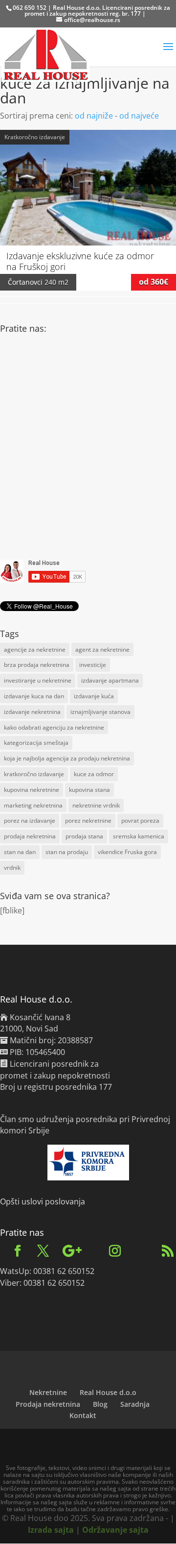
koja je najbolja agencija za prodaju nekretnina (67, 758)
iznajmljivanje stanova (100, 712)
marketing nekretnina (33, 805)
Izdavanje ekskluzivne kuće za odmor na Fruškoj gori (80, 261)
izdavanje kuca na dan (34, 696)
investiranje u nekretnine (37, 680)
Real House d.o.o (108, 1392)
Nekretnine (48, 1392)
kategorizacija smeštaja (36, 742)
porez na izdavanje (29, 820)
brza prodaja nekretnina (36, 665)
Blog (100, 1404)
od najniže (94, 115)
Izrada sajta (51, 1529)
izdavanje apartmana (110, 680)
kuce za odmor (94, 774)
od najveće (139, 115)
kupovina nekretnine (31, 789)
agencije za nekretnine (35, 649)
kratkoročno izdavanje (34, 774)
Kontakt (82, 1415)
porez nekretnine (88, 820)
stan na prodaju (66, 852)
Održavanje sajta (115, 1529)
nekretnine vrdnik (96, 805)
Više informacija (88, 177)
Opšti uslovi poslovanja (42, 1201)
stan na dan (20, 852)
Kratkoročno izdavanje (34, 137)
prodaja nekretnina (30, 836)
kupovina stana (89, 789)
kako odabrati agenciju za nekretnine (54, 727)
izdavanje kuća (94, 696)
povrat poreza (140, 820)
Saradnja (135, 1404)
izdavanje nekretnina (32, 712)
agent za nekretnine (102, 649)
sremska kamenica (138, 836)
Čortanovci (25, 282)
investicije (92, 665)
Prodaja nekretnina (48, 1404)
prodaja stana (84, 836)
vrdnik (12, 867)
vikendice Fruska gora (127, 852)
